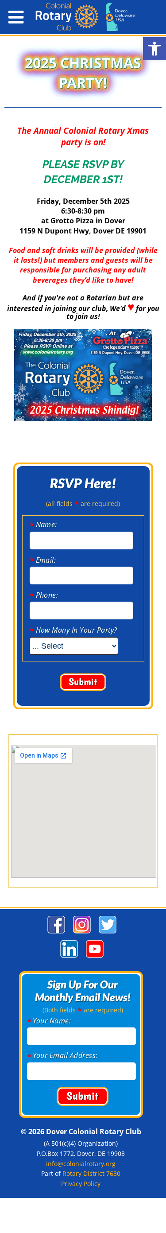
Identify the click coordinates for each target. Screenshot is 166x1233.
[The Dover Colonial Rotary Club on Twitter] (106, 933)
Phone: (47, 595)
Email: (46, 560)
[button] (154, 48)
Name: (46, 524)
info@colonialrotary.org (81, 1163)
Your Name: (52, 1021)
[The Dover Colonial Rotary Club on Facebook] (55, 933)
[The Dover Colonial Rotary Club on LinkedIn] (68, 958)
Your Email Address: (65, 1055)
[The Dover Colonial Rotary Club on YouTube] (93, 958)
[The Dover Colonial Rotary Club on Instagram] (81, 933)
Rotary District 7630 (91, 1173)
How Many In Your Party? (76, 630)
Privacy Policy (80, 1183)
